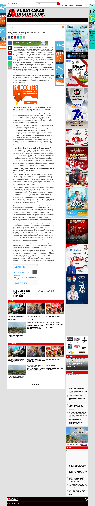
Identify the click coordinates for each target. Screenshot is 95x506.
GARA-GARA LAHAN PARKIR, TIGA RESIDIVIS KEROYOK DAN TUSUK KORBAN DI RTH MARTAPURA (78, 465)
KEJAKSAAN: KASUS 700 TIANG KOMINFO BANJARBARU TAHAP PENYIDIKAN (54, 326)
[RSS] (63, 27)
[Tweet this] (12, 37)
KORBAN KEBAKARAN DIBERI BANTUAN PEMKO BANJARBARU (45, 290)
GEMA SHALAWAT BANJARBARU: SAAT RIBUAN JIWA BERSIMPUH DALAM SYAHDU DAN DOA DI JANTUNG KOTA (16, 359)
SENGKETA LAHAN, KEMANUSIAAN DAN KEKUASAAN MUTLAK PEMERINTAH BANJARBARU (36, 327)
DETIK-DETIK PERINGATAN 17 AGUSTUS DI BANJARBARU (54, 358)
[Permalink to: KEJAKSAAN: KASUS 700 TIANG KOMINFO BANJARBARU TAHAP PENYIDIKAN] (53, 322)
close (5, 4)
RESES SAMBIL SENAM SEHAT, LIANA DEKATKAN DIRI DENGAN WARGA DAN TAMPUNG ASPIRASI (78, 390)
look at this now (35, 232)
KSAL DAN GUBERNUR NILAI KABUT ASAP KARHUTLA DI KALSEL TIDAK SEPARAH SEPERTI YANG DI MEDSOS (36, 359)
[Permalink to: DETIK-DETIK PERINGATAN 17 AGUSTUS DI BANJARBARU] (55, 308)
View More (36, 384)
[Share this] (9, 37)
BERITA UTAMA (19, 34)
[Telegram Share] (18, 37)
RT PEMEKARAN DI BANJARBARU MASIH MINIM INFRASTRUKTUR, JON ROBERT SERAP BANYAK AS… (78, 414)
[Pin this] (15, 37)
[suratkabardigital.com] (26, 12)
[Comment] (24, 37)
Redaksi (20, 503)
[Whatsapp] (21, 37)
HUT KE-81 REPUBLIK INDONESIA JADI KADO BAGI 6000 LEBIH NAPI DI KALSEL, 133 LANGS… (78, 486)
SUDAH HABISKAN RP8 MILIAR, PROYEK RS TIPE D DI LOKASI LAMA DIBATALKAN (16, 335)
